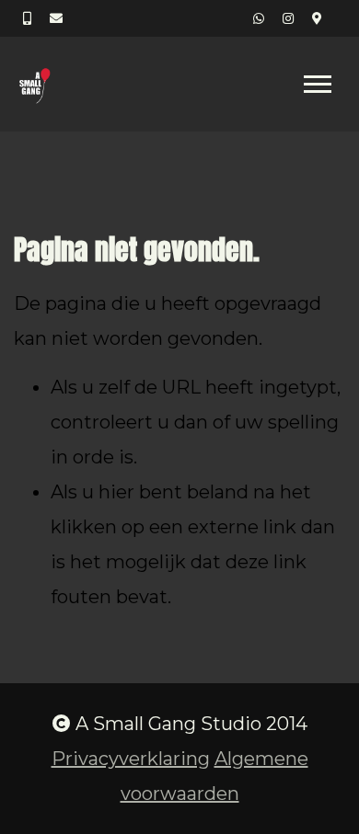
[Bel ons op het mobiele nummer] (27, 18)
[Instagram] (288, 18)
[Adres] (317, 18)
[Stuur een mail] (56, 18)
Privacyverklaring (131, 759)
